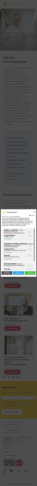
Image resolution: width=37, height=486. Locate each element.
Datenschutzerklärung (14, 216)
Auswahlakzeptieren (6, 273)
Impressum (5, 216)
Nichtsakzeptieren (18, 273)
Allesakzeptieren (30, 273)
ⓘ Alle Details (8, 239)
